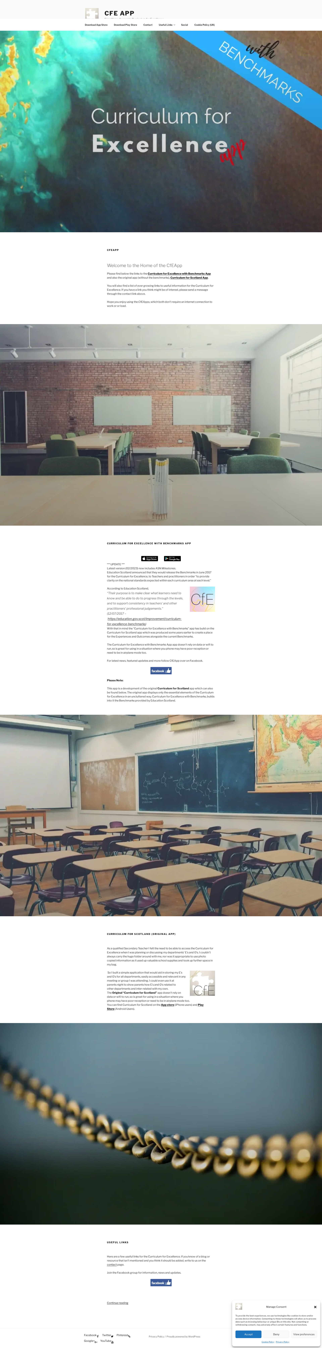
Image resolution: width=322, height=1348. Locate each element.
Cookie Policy (268, 1342)
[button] (315, 1307)
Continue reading (117, 1303)
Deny (276, 1334)
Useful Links (165, 24)
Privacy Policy (282, 1342)
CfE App (119, 13)
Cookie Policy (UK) (204, 24)
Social (184, 24)
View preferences (304, 1334)
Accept (248, 1334)
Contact (147, 24)
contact (112, 1264)
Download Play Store (125, 24)
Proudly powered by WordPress (183, 1336)
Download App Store (96, 24)
